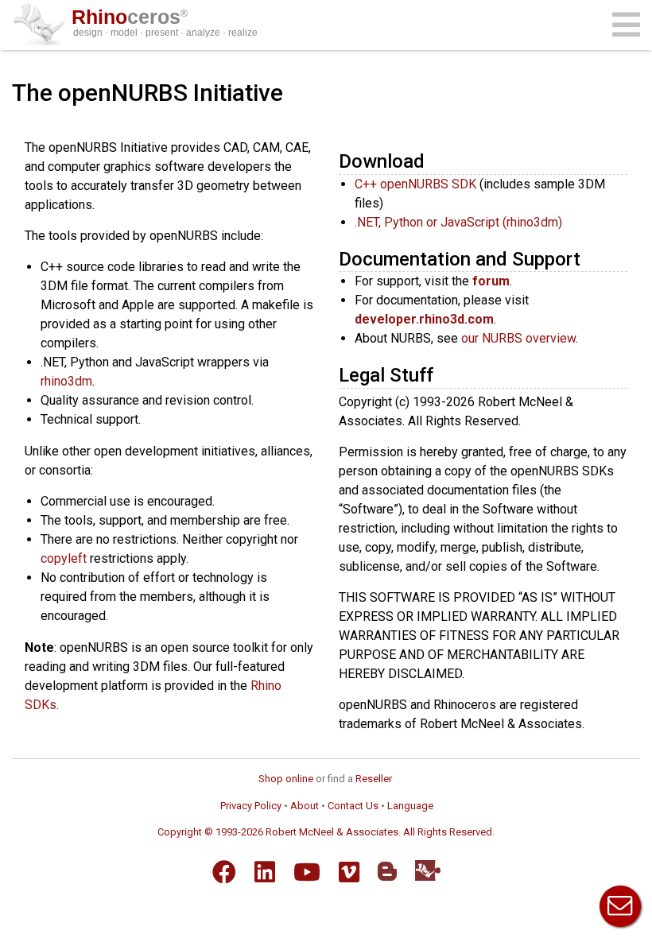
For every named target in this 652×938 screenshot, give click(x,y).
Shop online (285, 779)
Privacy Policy (250, 806)
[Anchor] (434, 159)
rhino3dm (66, 381)
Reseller (373, 779)
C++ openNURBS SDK (415, 184)
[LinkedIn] (264, 872)
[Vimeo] (349, 872)
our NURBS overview (518, 338)
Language (410, 806)
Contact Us (353, 806)
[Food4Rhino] (427, 870)
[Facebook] (224, 872)
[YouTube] (306, 872)
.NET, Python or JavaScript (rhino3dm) (458, 222)
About (304, 806)
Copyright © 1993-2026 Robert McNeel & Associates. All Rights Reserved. (326, 832)
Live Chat (620, 906)
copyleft (64, 558)
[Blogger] (387, 871)
